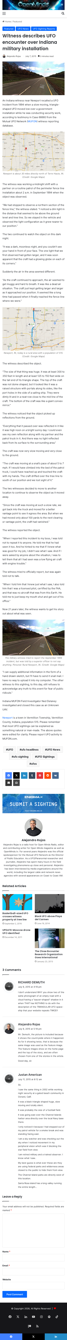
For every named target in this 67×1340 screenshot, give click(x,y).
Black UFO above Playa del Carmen (48, 918)
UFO (10, 749)
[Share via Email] (8, 782)
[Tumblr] (32, 775)
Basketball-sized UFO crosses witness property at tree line (15, 916)
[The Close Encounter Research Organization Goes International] (50, 938)
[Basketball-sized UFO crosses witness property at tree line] (17, 902)
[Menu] (4, 13)
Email (6, 1265)
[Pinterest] (40, 775)
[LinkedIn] (24, 775)
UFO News (23, 28)
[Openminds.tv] (33, 5)
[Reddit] (47, 775)
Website (6, 1279)
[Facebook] (8, 775)
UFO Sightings (46, 756)
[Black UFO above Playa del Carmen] (50, 903)
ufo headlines (30, 749)
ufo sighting (20, 756)
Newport (7, 717)
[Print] (16, 782)
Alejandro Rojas (14, 56)
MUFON (32, 121)
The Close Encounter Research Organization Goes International (49, 954)
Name (6, 1251)
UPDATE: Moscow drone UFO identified (16, 931)
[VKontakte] (55, 775)
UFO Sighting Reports (44, 28)
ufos (34, 763)
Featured (17, 21)
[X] (16, 775)
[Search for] (63, 13)
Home (7, 21)
